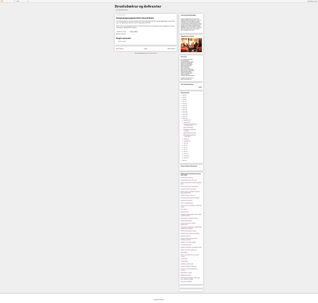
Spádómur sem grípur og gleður (188, 242)
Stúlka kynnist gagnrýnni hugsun (188, 230)
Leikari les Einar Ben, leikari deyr (189, 266)
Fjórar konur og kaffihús (186, 281)
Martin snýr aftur (185, 211)
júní (185, 147)
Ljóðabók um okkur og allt (187, 263)
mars (185, 153)
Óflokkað (123, 33)
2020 (183, 95)
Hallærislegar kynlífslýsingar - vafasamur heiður (190, 124)
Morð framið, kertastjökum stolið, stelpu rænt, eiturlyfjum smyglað (190, 278)
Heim (145, 48)
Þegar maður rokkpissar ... (187, 200)
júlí (185, 145)
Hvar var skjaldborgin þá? (187, 203)
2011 (183, 114)
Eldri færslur (171, 48)
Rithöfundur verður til (186, 236)
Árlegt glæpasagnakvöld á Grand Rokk (189, 135)
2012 (183, 112)
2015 (183, 105)
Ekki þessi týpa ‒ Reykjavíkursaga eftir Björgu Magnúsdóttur (190, 192)
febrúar (185, 155)
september (186, 141)
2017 (183, 101)
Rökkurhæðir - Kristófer (186, 272)
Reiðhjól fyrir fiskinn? (186, 275)
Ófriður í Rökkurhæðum (186, 220)
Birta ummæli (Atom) (151, 53)
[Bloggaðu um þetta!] (132, 31)
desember (186, 120)
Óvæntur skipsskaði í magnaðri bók (189, 186)
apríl (185, 151)
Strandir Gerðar (184, 261)
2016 (183, 103)
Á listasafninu (184, 258)
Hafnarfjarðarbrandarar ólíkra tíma (189, 180)
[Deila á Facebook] (135, 31)
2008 (183, 160)
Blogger (162, 299)
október (186, 139)
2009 (183, 118)
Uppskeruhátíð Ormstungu (189, 133)
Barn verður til (184, 209)
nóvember (186, 122)
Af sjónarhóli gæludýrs (186, 244)
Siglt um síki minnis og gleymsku (189, 249)
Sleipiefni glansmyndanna (187, 177)
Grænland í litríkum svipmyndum (188, 189)
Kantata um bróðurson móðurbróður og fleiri (191, 247)
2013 (183, 110)
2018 (183, 99)
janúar (185, 157)
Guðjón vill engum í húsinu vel (188, 195)
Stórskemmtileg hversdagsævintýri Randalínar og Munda (189, 239)
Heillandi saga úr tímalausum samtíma (190, 233)
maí (185, 149)
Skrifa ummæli (122, 41)
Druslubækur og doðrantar (138, 6)
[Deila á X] (133, 31)
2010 (183, 116)
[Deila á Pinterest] (137, 31)
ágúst (185, 143)
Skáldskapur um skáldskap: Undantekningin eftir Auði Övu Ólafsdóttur (191, 227)
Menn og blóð (184, 252)
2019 (183, 97)
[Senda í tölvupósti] (130, 31)
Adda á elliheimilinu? (188, 127)
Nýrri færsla (120, 48)
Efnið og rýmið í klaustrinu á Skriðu (189, 218)
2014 (183, 107)
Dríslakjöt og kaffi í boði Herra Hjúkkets (190, 197)
